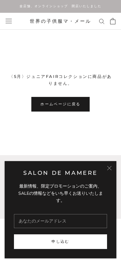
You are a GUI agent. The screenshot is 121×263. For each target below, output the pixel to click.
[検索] (102, 21)
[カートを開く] (112, 21)
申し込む (60, 241)
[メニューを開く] (9, 21)
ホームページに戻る (60, 104)
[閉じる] (109, 168)
